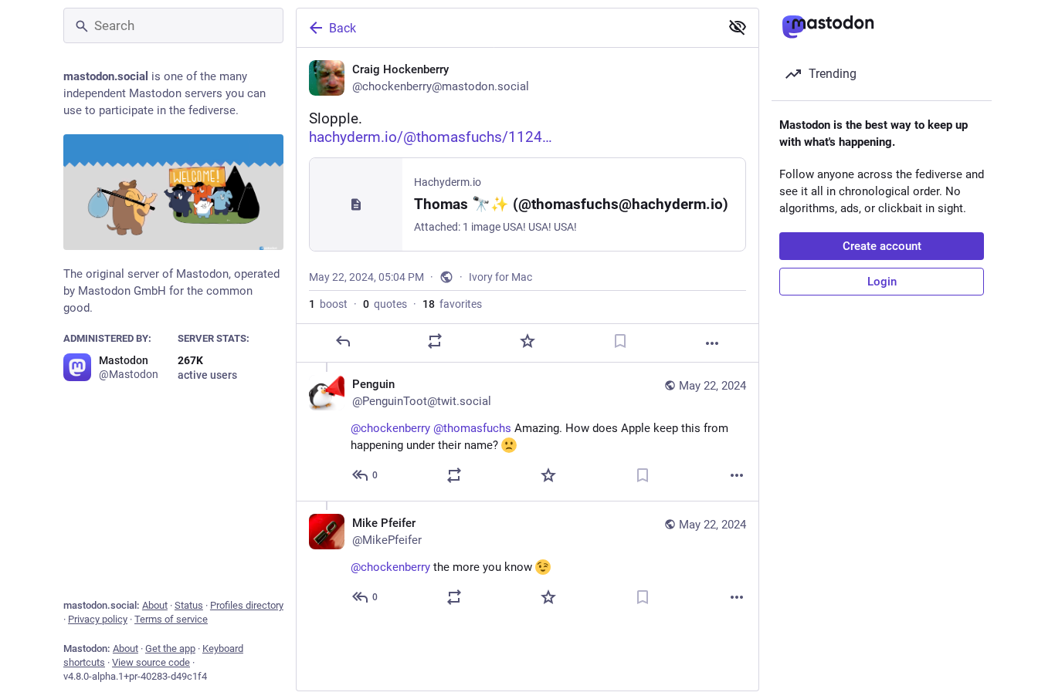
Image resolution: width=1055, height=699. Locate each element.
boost (328, 304)
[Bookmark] (620, 341)
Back (342, 28)
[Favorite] (527, 341)
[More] (712, 343)
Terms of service (171, 619)
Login (882, 282)
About (155, 605)
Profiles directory (246, 605)
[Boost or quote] (435, 341)
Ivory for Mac (500, 277)
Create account (882, 246)
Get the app (170, 648)
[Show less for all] (737, 27)
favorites (452, 304)
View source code (151, 662)
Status (189, 605)
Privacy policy (97, 619)
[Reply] (343, 341)
